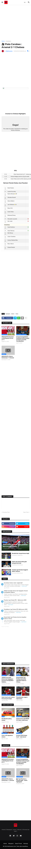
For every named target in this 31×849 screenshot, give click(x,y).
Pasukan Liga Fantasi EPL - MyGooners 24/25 (15, 600)
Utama (5, 843)
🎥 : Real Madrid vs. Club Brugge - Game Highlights (21, 780)
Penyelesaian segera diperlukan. (22, 697)
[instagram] (17, 835)
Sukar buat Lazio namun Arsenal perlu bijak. (8, 697)
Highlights (8, 41)
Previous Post (6, 512)
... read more (24, 586)
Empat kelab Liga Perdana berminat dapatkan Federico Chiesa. (21, 680)
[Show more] (25, 318)
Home (3, 41)
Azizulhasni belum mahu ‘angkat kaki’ (13, 582)
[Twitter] (15, 318)
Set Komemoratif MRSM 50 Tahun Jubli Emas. (22, 719)
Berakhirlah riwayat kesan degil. (20, 553)
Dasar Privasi (18, 843)
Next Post (26, 512)
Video (17, 313)
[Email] (22, 318)
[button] (2, 2)
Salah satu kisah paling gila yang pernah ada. (19, 562)
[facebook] (10, 835)
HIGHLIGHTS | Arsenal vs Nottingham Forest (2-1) (8, 338)
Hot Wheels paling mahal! (7, 719)
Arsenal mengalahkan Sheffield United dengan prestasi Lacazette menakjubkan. (22, 339)
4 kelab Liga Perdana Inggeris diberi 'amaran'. (20, 570)
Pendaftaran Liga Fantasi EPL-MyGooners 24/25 (15, 609)
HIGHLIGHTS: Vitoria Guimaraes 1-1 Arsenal (8, 357)
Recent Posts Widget (5, 626)
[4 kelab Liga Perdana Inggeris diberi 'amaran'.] (6, 572)
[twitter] (13, 835)
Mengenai (10, 843)
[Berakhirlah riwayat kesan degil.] (6, 556)
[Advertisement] (15, 22)
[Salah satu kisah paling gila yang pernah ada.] (6, 564)
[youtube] (20, 835)
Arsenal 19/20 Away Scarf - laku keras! (21, 736)
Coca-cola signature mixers (7, 736)
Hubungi (25, 843)
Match (12, 313)
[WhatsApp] (18, 318)
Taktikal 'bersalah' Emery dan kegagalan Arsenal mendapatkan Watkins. (8, 680)
